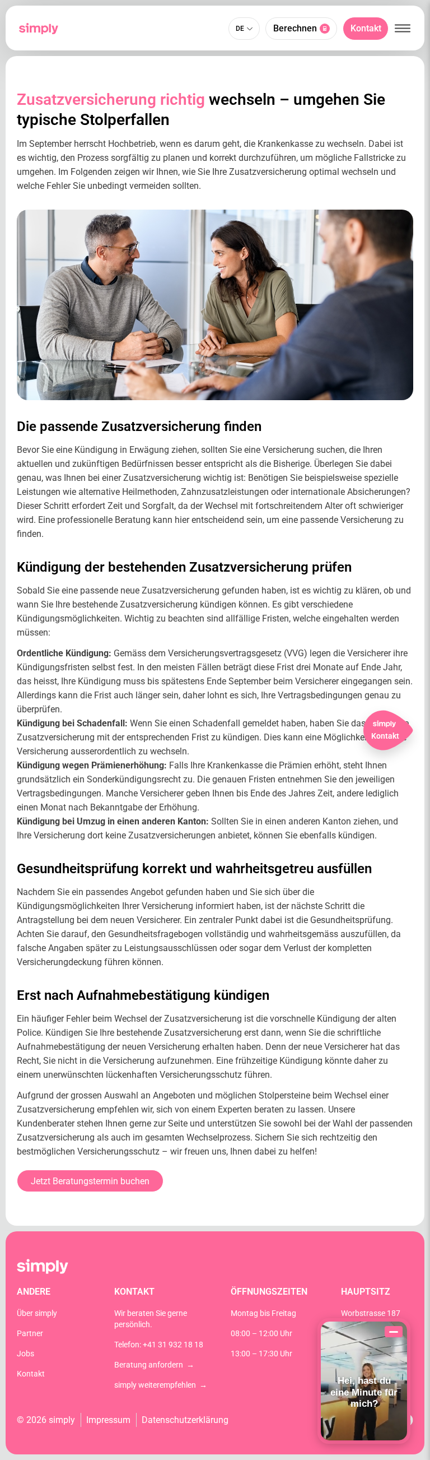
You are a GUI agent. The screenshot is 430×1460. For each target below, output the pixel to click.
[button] (402, 28)
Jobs (25, 1353)
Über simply (37, 1313)
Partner (30, 1333)
